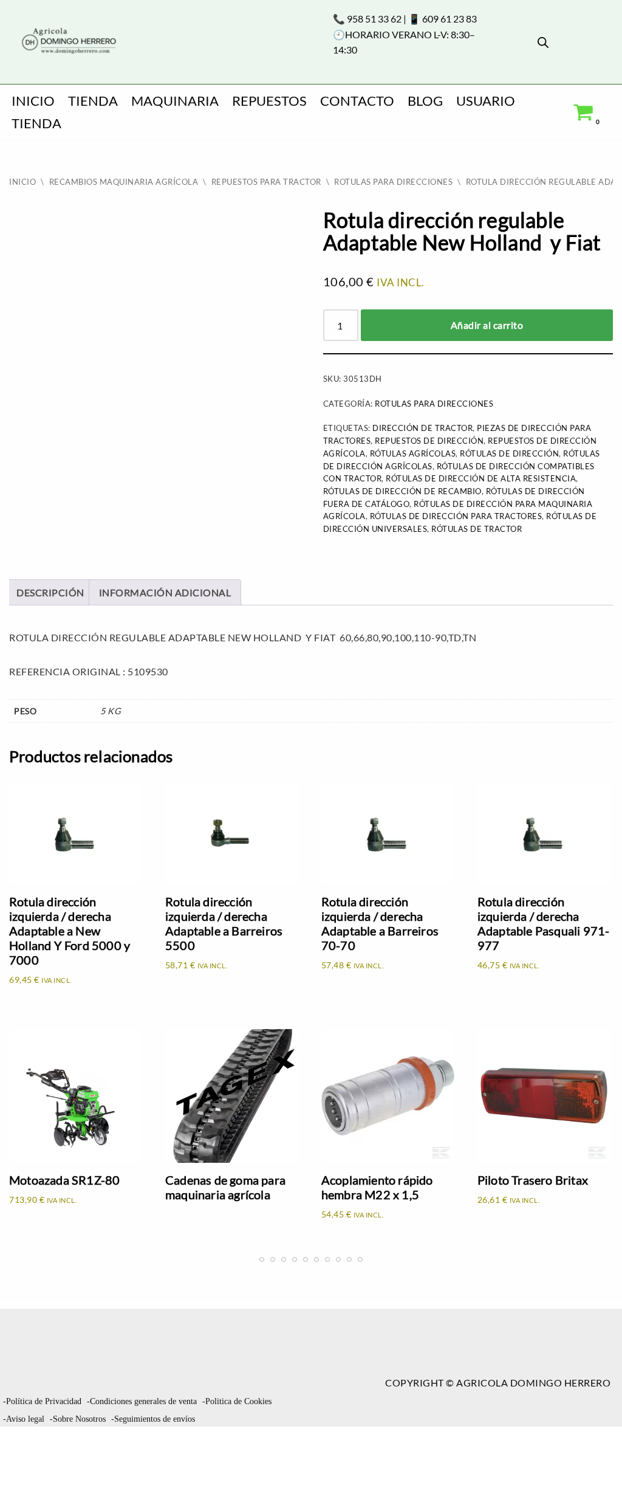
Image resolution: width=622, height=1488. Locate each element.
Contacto (357, 100)
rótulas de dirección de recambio (402, 491)
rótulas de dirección (509, 453)
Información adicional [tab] (165, 592)
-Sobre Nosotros (78, 1419)
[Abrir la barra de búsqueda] (543, 42)
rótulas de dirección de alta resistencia (481, 478)
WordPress (39, 1472)
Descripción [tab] (50, 592)
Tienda (93, 100)
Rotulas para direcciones (393, 182)
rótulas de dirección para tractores (456, 516)
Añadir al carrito (487, 325)
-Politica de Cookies (237, 1401)
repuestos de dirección (429, 441)
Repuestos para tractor (266, 182)
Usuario (485, 100)
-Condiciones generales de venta (142, 1401)
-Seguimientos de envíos (153, 1419)
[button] (591, 1455)
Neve (22, 1441)
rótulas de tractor (476, 529)
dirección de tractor (422, 428)
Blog (425, 100)
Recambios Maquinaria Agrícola (124, 182)
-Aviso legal (23, 1419)
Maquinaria (175, 100)
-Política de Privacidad (42, 1401)
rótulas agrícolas (413, 453)
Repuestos (269, 100)
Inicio (33, 100)
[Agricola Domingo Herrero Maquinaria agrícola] (67, 41)
